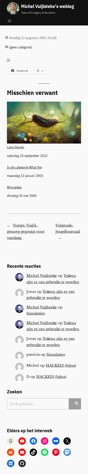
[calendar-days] (6, 37)
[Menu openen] (9, 21)
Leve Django (15, 147)
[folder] (6, 46)
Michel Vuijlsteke (41, 276)
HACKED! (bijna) (61, 365)
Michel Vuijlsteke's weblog (47, 6)
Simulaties (35, 313)
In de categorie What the (24, 167)
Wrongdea (14, 187)
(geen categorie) (20, 47)
